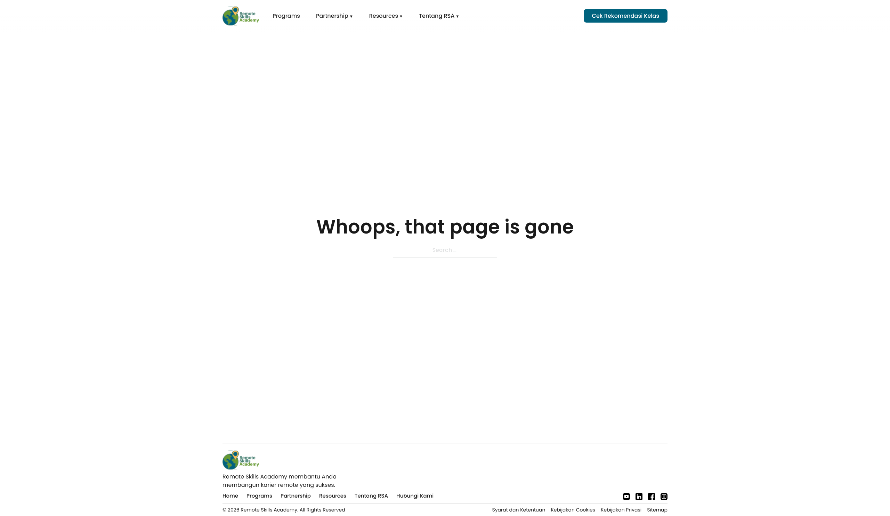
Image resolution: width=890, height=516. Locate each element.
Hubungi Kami (415, 496)
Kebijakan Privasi (621, 509)
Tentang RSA (436, 16)
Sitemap (657, 509)
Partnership (332, 16)
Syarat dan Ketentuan (518, 509)
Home (230, 496)
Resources (383, 16)
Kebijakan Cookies (573, 509)
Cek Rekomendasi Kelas (625, 16)
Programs (286, 16)
